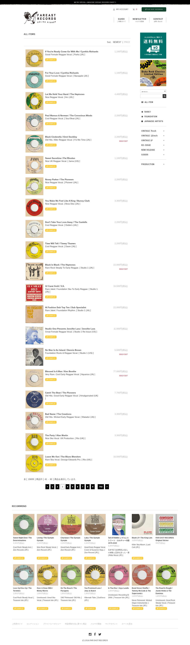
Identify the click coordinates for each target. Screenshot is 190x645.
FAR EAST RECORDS (155, 9)
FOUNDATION (150, 116)
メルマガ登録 (96, 624)
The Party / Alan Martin (56, 435)
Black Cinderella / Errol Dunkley (61, 137)
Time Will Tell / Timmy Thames (60, 243)
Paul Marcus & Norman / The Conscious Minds (68, 115)
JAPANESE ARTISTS (153, 121)
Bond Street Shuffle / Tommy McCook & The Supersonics (141, 591)
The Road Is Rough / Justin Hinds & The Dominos (164, 591)
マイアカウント (111, 624)
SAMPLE (51, 60)
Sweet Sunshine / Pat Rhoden (60, 158)
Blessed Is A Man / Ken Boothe (60, 371)
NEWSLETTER (139, 20)
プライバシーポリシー (52, 624)
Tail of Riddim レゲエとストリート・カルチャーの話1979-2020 (118, 540)
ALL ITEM (149, 102)
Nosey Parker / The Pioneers (59, 179)
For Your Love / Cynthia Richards (62, 73)
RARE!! (147, 112)
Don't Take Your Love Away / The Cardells (66, 222)
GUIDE (121, 20)
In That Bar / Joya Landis (118, 588)
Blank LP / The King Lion (142, 538)
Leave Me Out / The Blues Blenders (63, 456)
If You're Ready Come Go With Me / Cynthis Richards (71, 51)
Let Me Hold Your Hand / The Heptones (64, 94)
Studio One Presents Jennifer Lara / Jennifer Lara (70, 329)
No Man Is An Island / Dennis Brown (63, 350)
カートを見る (127, 624)
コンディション (33, 624)
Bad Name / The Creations (58, 414)
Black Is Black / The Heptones (60, 265)
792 (101, 487)
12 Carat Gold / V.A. (55, 286)
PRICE (127, 42)
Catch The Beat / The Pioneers (60, 393)
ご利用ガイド (17, 624)
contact (158, 20)
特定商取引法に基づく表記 (75, 624)
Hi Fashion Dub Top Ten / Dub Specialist (65, 307)
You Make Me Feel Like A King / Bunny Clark (67, 201)
